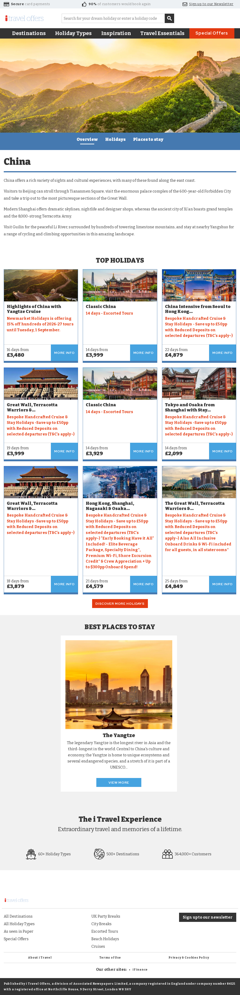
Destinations (29, 33)
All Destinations (18, 916)
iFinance (140, 969)
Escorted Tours (104, 931)
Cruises (98, 946)
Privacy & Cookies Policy (189, 957)
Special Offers (211, 33)
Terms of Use (110, 957)
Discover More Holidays (120, 603)
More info (64, 353)
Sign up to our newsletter (207, 917)
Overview (87, 139)
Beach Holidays (105, 939)
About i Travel (40, 957)
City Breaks (101, 924)
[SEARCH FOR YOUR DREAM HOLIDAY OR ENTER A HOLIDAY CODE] (169, 18)
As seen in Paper (18, 931)
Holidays (115, 139)
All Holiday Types (19, 924)
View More (119, 782)
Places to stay (148, 139)
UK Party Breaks (105, 916)
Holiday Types (73, 33)
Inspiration (116, 33)
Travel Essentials (162, 33)
